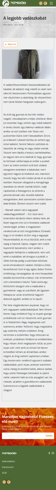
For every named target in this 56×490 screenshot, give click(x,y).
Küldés (49, 435)
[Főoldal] (9, 453)
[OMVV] (45, 3)
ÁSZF (4, 473)
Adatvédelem (8, 461)
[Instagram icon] (53, 453)
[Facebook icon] (49, 453)
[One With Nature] (41, 3)
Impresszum (8, 467)
